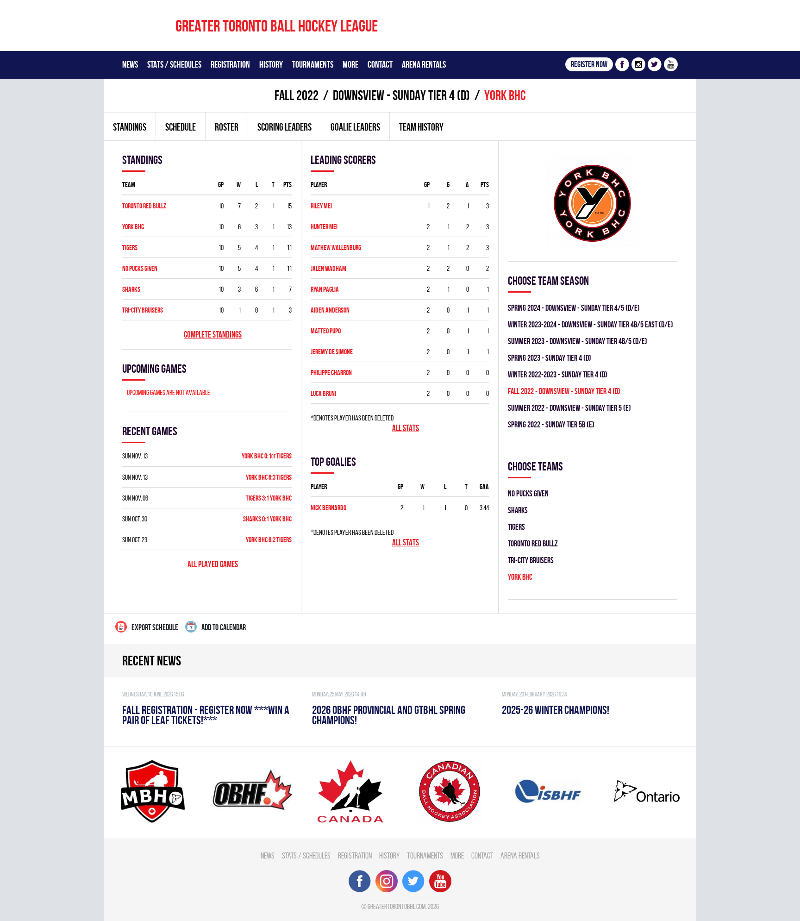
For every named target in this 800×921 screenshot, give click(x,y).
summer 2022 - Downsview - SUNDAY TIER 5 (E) (569, 407)
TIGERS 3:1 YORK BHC (269, 498)
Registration (230, 64)
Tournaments (312, 64)
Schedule (180, 126)
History (271, 64)
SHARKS (131, 289)
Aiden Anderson (330, 310)
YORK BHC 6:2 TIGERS (269, 540)
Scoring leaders (284, 126)
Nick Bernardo (328, 508)
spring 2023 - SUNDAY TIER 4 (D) (549, 357)
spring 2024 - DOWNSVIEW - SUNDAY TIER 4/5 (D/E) (574, 307)
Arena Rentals (424, 64)
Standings (129, 126)
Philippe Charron (331, 372)
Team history (421, 126)
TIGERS (130, 247)
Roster (226, 126)
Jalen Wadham (328, 268)
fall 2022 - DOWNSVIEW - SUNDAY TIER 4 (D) (564, 391)
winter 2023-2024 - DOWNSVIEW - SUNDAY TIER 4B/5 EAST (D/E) (590, 324)
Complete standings (213, 334)
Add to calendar (223, 627)
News (130, 64)
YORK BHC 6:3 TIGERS (269, 477)
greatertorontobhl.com (396, 906)
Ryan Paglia (325, 289)
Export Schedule (154, 627)
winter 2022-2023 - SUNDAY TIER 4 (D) (557, 374)
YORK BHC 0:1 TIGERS (267, 456)
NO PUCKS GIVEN (139, 268)
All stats (405, 428)
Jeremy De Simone (332, 352)
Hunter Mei (324, 227)
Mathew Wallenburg (336, 247)
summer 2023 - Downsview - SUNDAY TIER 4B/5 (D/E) (577, 341)
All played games (213, 564)
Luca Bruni (323, 393)
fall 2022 (297, 95)
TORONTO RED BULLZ (144, 206)
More (350, 64)
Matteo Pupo (326, 331)
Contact (380, 64)
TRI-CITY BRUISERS (142, 310)
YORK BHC (133, 227)
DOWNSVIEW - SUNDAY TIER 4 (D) (401, 95)
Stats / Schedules (174, 64)
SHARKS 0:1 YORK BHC (267, 519)
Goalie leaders (355, 126)
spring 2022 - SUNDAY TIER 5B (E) (551, 424)
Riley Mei (321, 206)
